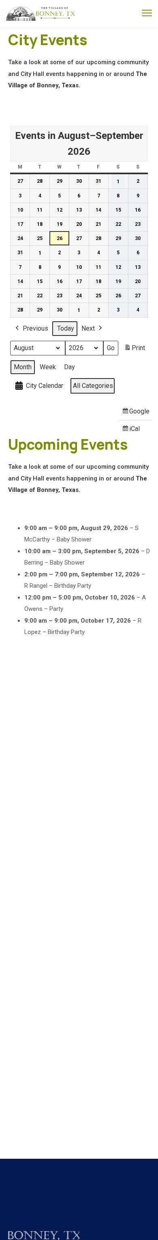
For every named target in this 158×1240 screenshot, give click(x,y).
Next (88, 328)
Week (48, 367)
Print (134, 350)
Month (23, 367)
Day (69, 367)
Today (65, 328)
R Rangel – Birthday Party (57, 585)
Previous (35, 328)
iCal (132, 431)
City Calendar (44, 386)
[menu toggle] (147, 13)
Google (136, 413)
